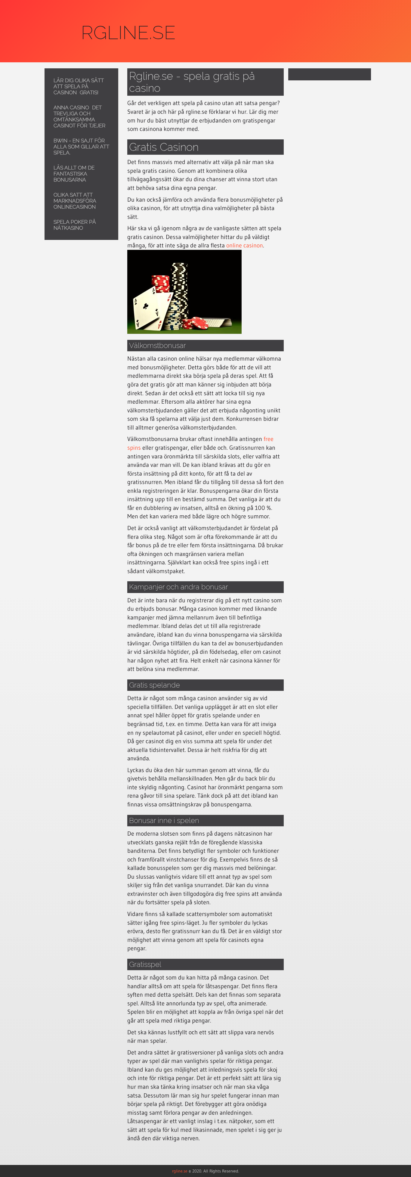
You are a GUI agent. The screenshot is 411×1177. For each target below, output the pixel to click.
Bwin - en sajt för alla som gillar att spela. (81, 147)
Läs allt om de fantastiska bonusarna (74, 174)
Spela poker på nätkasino (75, 225)
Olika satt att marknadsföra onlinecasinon (75, 201)
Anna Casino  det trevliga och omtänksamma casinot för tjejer (79, 116)
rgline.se (179, 1171)
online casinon (244, 245)
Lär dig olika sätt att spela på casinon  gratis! (79, 86)
